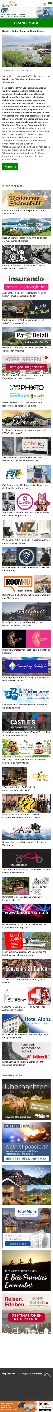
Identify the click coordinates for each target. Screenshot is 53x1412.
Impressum (8, 1373)
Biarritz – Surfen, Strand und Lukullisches (23, 31)
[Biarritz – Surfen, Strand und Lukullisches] (26, 51)
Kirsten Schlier (24, 71)
